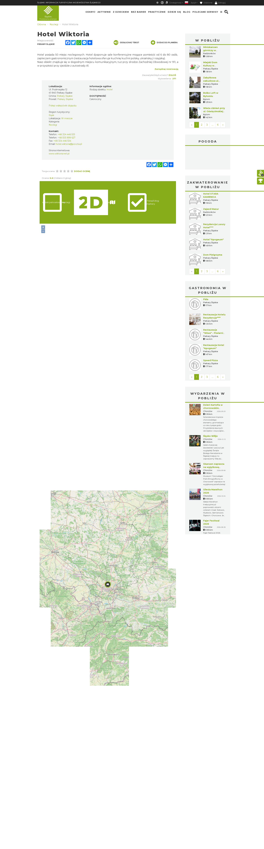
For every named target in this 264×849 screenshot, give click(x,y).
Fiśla (205, 299)
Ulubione (207, 3)
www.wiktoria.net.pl (59, 153)
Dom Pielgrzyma (212, 254)
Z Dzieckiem (121, 12)
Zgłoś (172, 75)
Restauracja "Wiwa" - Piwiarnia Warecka (213, 333)
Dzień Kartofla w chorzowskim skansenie (213, 408)
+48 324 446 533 (66, 134)
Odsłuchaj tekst (129, 42)
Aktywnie (104, 12)
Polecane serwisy (205, 12)
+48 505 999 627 (66, 137)
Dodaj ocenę (82, 171)
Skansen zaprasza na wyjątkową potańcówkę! (213, 467)
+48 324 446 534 (62, 140)
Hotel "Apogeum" (213, 239)
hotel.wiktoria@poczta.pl (69, 144)
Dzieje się (174, 12)
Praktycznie (157, 12)
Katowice (207, 158)
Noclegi (53, 124)
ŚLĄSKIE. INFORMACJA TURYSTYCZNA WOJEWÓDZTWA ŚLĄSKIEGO (69, 2)
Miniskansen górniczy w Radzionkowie (211, 50)
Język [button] (193, 3)
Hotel (110, 89)
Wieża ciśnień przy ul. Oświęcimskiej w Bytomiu (214, 111)
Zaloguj (222, 3)
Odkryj (90, 12)
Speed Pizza (210, 360)
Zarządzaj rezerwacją (166, 69)
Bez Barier (138, 12)
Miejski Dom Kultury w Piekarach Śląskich (214, 65)
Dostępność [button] (176, 3)
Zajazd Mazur (211, 209)
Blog (186, 12)
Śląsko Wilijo (210, 436)
